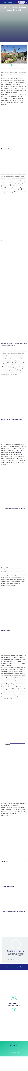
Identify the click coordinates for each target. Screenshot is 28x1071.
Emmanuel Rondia (14, 72)
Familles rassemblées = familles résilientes (15, 743)
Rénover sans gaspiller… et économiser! (14, 911)
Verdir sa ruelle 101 (8, 886)
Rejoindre (14, 1052)
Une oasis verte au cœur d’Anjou (17, 508)
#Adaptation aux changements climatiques (14, 69)
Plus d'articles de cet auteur (15, 960)
